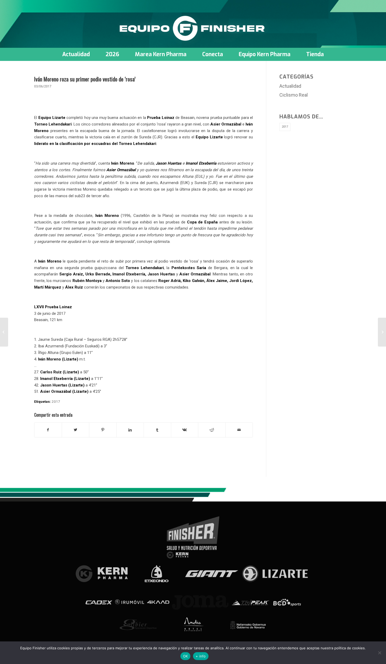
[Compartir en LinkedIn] (130, 430)
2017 (56, 401)
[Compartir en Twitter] (75, 430)
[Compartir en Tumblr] (157, 430)
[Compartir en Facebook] (48, 430)
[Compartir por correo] (239, 430)
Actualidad (290, 86)
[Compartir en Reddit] (211, 430)
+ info (201, 656)
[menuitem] (76, 54)
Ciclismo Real (293, 95)
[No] (379, 652)
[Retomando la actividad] (4, 332)
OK (185, 656)
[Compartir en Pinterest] (102, 430)
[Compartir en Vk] (184, 430)
